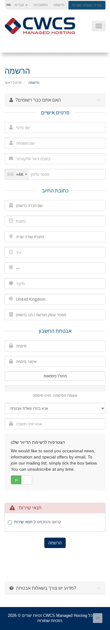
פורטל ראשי (13, 82)
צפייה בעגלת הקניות (86, 5)
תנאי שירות (23, 522)
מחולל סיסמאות (55, 376)
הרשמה (58, 5)
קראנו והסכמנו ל (37, 522)
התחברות (41, 5)
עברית (19, 5)
